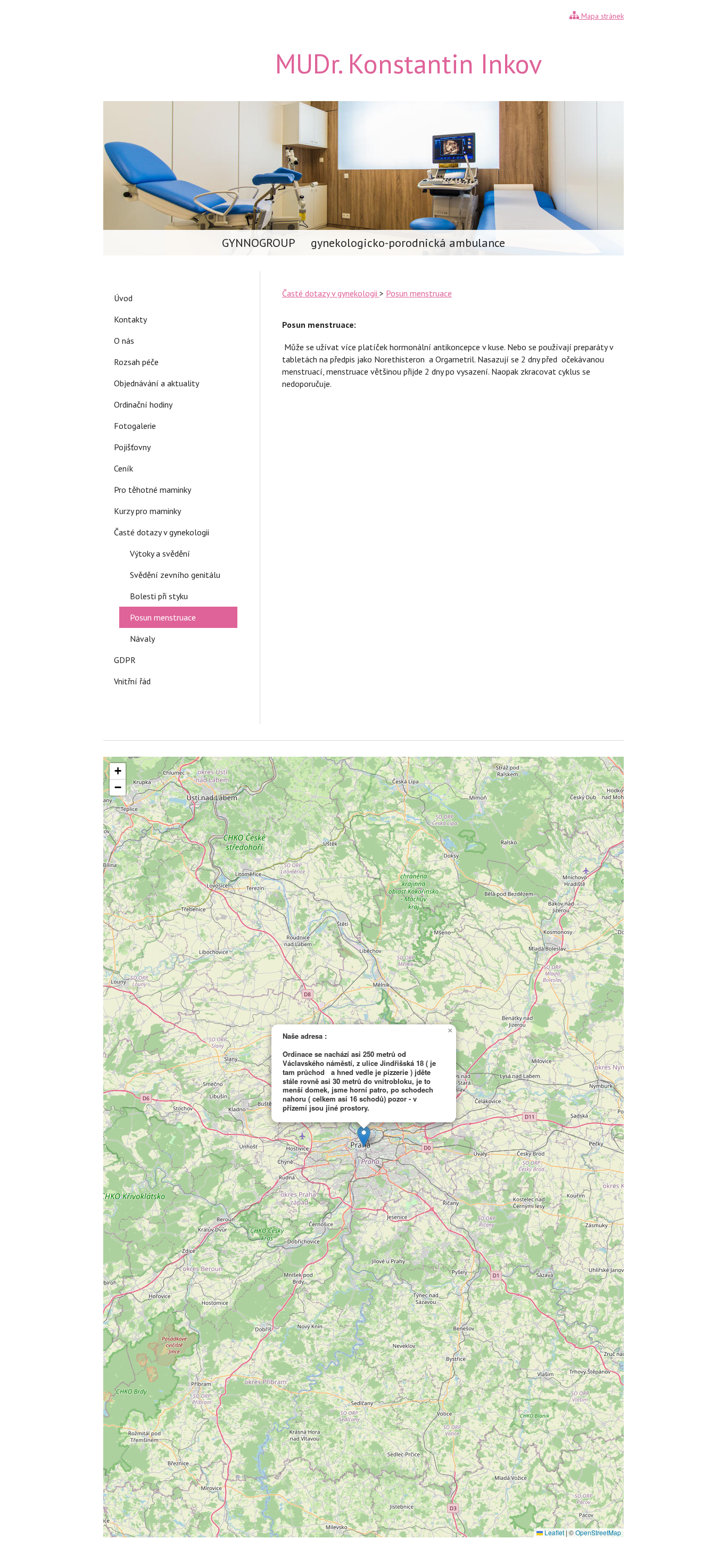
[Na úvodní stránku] (148, 82)
